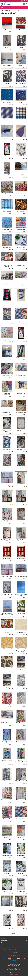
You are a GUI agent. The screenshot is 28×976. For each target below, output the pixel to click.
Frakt (5, 949)
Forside (2, 7)
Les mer (16, 972)
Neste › (13, 933)
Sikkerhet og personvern (20, 949)
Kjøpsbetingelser (10, 949)
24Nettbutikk (16, 974)
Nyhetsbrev (14, 952)
